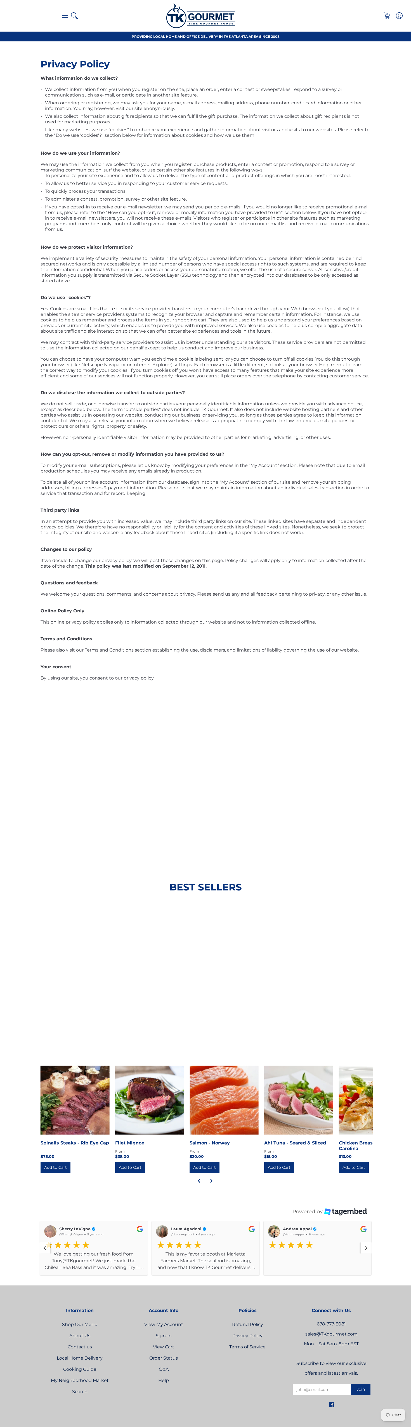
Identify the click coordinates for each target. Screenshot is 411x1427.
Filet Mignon (130, 1143)
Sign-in (164, 1342)
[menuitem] (63, 15)
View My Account (163, 1331)
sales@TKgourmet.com (331, 1341)
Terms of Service (247, 1354)
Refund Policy (247, 1331)
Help (163, 1387)
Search (80, 1398)
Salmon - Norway (210, 1143)
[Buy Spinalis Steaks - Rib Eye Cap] (75, 1100)
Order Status (163, 1365)
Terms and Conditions (109, 650)
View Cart (163, 1354)
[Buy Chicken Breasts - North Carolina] (373, 1100)
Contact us (80, 1354)
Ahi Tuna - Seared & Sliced (295, 1143)
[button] (63, 15)
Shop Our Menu (80, 1331)
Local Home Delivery (80, 1365)
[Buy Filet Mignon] (149, 1100)
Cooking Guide (79, 1376)
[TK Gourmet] (201, 15)
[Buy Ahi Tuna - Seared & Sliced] (298, 1100)
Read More (56, 1275)
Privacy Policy (247, 1342)
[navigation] (44, 1251)
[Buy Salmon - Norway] (224, 1100)
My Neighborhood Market (80, 1387)
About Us (79, 1342)
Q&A (164, 1376)
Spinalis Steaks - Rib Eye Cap (75, 1143)
